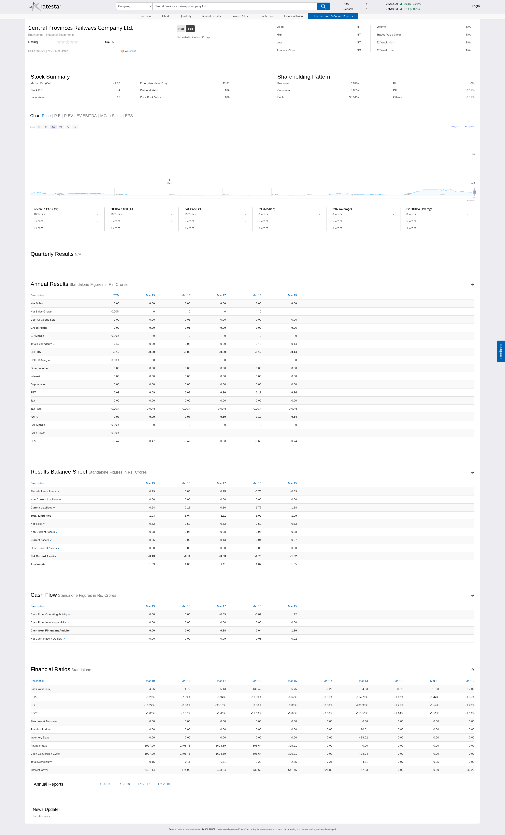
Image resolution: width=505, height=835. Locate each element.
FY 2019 (104, 784)
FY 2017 (144, 784)
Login (476, 6)
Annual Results (211, 16)
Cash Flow (267, 16)
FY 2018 (124, 784)
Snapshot (146, 16)
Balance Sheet (240, 16)
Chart (165, 16)
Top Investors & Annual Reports (333, 16)
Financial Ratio (293, 16)
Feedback (501, 351)
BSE (190, 28)
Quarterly (185, 16)
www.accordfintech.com (189, 829)
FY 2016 (164, 784)
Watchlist (130, 51)
